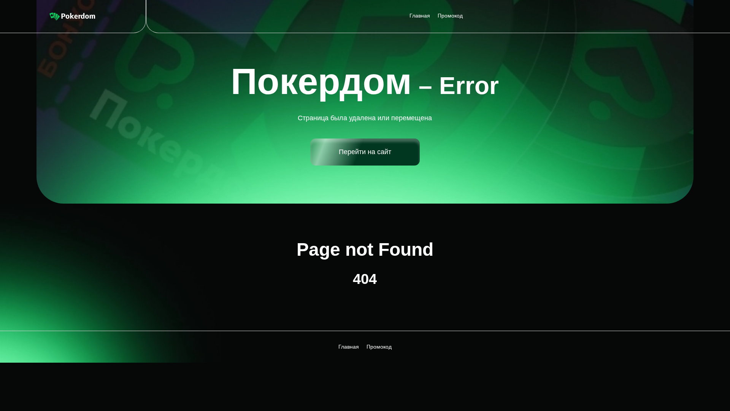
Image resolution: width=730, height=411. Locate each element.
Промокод (450, 16)
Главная (419, 16)
